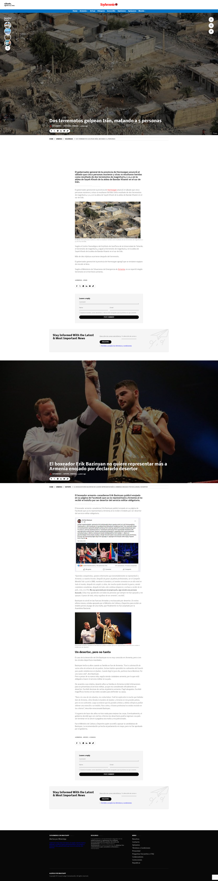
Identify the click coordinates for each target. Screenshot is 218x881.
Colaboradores (137, 857)
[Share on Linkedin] (61, 130)
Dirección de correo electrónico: (111, 336)
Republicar (136, 863)
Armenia (75, 126)
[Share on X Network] (54, 130)
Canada (93, 737)
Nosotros (135, 839)
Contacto (135, 842)
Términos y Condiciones (141, 848)
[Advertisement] (109, 153)
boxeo (86, 737)
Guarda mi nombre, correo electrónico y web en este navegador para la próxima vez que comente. (108, 313)
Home (51, 139)
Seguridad (67, 126)
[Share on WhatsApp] (57, 130)
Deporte (66, 474)
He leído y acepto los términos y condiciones (116, 346)
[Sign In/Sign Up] (211, 19)
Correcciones (137, 860)
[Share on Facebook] (51, 130)
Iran (85, 280)
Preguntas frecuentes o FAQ (143, 854)
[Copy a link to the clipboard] (67, 130)
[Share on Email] (64, 130)
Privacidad (136, 851)
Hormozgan (112, 190)
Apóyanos (136, 845)
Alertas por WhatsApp (57, 839)
